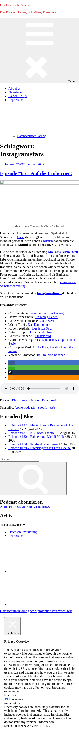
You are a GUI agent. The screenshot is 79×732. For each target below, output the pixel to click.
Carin (20, 237)
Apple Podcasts (25, 407)
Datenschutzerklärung (31, 136)
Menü (71, 81)
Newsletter (15, 92)
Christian (47, 241)
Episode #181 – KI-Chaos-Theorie (31, 433)
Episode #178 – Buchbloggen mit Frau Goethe (39, 448)
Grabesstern (47, 321)
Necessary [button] (11, 695)
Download (49, 400)
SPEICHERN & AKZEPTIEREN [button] (27, 726)
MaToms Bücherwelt (63, 252)
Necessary (16, 699)
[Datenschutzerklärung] (40, 571)
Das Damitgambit (39, 324)
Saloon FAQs (17, 96)
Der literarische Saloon (15, 5)
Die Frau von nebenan (50, 355)
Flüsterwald (43, 336)
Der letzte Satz (42, 328)
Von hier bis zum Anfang (47, 313)
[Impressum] (40, 604)
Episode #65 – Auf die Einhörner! (36, 173)
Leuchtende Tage (41, 332)
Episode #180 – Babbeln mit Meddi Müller (37, 436)
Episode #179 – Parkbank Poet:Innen (33, 444)
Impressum (15, 535)
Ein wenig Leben (46, 317)
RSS (53, 407)
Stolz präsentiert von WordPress (51, 611)
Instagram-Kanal (49, 293)
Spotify (42, 407)
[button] (11, 363)
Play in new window (26, 400)
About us (14, 88)
